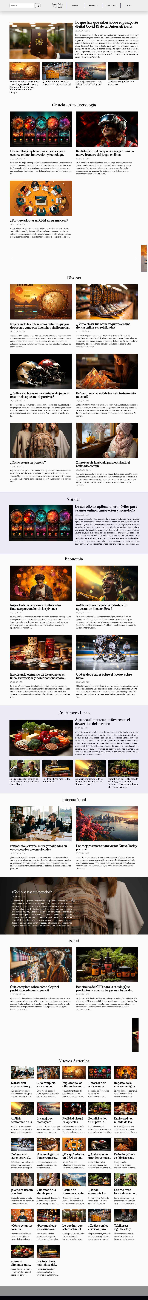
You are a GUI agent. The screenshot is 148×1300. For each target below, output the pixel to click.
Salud (129, 5)
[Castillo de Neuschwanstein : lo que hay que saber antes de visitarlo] (73, 1179)
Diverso (75, 5)
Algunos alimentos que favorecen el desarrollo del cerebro (102, 722)
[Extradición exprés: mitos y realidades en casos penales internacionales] (41, 823)
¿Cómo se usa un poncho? (28, 463)
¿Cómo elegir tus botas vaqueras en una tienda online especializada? (103, 326)
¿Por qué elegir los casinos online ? (48, 1229)
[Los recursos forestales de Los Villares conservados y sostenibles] (24, 768)
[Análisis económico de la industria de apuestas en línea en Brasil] (107, 583)
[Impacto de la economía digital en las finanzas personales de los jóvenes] (41, 583)
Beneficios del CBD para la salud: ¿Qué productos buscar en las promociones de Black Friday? (123, 782)
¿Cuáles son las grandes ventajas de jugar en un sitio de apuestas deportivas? (40, 395)
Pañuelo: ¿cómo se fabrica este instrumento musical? (106, 395)
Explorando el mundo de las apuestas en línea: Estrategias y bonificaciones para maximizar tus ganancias (123, 263)
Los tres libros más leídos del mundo (56, 780)
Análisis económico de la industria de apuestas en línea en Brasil (101, 607)
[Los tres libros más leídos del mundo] (57, 768)
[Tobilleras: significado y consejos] (123, 71)
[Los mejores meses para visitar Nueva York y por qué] (90, 71)
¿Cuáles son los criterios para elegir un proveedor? (56, 83)
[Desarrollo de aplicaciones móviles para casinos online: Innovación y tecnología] (41, 129)
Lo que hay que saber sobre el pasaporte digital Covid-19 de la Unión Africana (106, 24)
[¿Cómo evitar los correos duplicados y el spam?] (22, 1215)
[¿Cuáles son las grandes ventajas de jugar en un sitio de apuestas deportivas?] (41, 371)
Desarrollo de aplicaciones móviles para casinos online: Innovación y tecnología (37, 153)
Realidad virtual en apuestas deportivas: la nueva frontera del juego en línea (105, 153)
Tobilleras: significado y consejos (121, 83)
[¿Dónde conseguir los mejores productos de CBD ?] (99, 1179)
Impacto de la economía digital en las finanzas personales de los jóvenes (35, 607)
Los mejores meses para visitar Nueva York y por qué (88, 84)
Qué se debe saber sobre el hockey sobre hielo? (104, 676)
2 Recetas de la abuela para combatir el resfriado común (103, 464)
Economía (93, 5)
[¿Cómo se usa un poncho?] (41, 440)
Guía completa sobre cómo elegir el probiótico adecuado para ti (34, 988)
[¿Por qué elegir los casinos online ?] (48, 1215)
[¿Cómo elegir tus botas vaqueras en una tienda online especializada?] (107, 302)
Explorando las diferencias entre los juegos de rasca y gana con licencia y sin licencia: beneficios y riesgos (24, 87)
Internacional (111, 5)
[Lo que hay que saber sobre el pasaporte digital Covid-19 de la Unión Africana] (41, 41)
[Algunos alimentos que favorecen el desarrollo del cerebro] (41, 738)
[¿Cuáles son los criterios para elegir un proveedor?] (57, 71)
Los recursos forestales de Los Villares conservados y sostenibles (25, 263)
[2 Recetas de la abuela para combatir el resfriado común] (107, 440)
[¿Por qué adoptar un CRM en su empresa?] (41, 198)
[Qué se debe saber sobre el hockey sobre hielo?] (107, 652)
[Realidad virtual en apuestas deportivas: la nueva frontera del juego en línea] (107, 129)
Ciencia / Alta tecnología (57, 5)
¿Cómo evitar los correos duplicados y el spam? (21, 1231)
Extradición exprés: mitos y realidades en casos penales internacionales (38, 847)
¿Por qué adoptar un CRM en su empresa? (39, 221)
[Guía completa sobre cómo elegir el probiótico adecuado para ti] (41, 964)
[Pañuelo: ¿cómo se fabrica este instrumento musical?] (107, 371)
